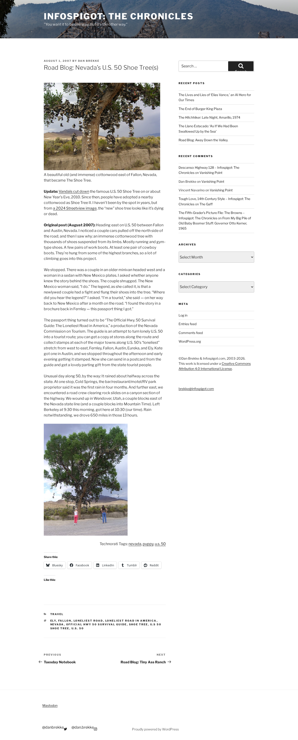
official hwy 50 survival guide (96, 624)
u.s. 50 (160, 544)
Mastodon (50, 705)
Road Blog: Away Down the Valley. (203, 140)
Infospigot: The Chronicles (119, 16)
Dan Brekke (88, 60)
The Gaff (206, 204)
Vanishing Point (211, 173)
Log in (183, 315)
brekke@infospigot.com (196, 389)
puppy (148, 544)
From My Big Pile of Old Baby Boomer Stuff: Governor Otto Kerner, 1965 (215, 223)
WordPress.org (190, 341)
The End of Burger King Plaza (200, 109)
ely (53, 620)
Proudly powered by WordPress (155, 729)
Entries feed (187, 324)
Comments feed (191, 333)
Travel (57, 614)
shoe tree (138, 624)
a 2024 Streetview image (75, 208)
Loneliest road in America (131, 620)
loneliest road (88, 620)
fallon (64, 620)
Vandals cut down (74, 191)
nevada (135, 544)
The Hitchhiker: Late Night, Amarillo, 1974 (209, 117)
